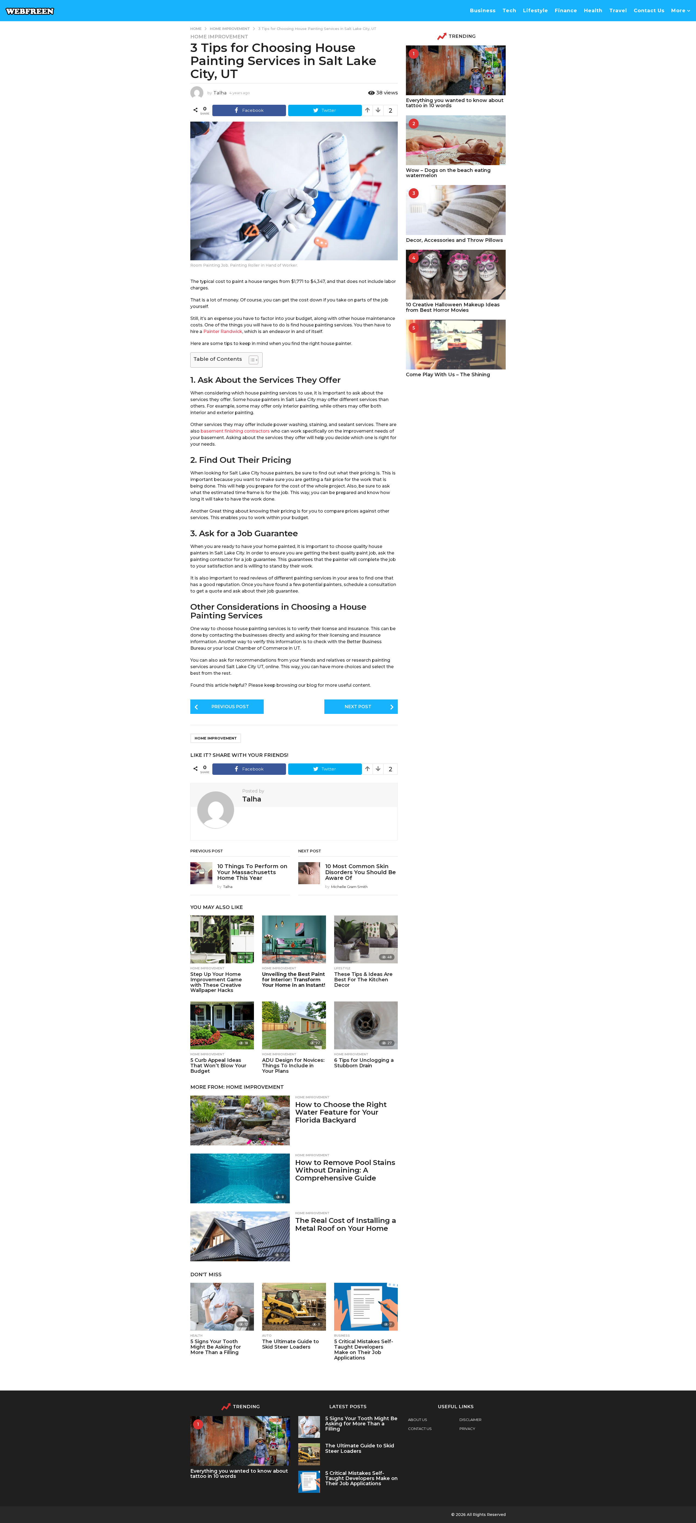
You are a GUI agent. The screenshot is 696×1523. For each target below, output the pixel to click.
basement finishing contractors (235, 431)
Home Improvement (219, 36)
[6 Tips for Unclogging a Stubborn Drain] (366, 1025)
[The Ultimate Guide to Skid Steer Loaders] (294, 1307)
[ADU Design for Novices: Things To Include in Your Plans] (294, 1025)
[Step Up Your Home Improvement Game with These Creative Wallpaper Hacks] (222, 939)
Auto (267, 1335)
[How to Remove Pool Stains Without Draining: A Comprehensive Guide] (240, 1178)
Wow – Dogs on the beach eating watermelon (448, 172)
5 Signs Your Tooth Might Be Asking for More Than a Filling (215, 1347)
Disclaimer (470, 1419)
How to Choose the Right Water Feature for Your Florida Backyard (341, 1112)
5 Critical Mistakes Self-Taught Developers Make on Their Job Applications (363, 1350)
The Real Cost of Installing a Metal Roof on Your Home (345, 1224)
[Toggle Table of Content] (251, 360)
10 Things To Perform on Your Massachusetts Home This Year (252, 872)
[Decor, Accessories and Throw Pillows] (456, 210)
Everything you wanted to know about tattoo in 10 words (455, 103)
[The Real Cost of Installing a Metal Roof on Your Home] (240, 1236)
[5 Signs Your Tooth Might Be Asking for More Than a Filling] (222, 1307)
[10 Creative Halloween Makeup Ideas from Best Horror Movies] (456, 275)
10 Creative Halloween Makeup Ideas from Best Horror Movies (453, 307)
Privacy (467, 1428)
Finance (566, 11)
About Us (417, 1419)
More (678, 11)
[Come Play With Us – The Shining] (456, 344)
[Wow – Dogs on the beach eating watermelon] (456, 140)
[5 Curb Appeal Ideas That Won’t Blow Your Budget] (222, 1025)
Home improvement (216, 738)
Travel (618, 11)
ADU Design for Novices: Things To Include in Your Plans (293, 1065)
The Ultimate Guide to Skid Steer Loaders (290, 1344)
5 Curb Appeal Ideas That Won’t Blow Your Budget (218, 1065)
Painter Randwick (222, 331)
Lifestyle (535, 11)
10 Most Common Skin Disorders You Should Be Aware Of (360, 872)
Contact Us (649, 11)
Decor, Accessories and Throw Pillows (454, 240)
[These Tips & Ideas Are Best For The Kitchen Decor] (366, 939)
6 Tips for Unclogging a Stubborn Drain (364, 1063)
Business (483, 11)
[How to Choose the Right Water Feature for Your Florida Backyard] (240, 1120)
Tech (509, 11)
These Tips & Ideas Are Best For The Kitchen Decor (363, 979)
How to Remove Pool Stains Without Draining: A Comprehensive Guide (345, 1170)
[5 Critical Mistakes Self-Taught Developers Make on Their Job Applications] (366, 1307)
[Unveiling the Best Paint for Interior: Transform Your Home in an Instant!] (294, 939)
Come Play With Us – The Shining (448, 375)
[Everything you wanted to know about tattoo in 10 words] (456, 70)
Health (593, 11)
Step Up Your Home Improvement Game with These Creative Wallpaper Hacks (216, 982)
